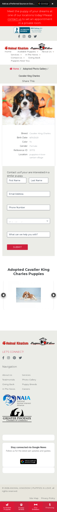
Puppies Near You (20, 60)
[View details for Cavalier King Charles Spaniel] (28, 295)
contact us (14, 19)
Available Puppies (27, 51)
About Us (46, 51)
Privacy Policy (48, 498)
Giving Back (34, 57)
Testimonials (8, 379)
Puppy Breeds (29, 384)
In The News (31, 54)
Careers (26, 389)
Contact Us (16, 57)
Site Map (33, 498)
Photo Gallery (29, 379)
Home (8, 51)
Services (15, 54)
